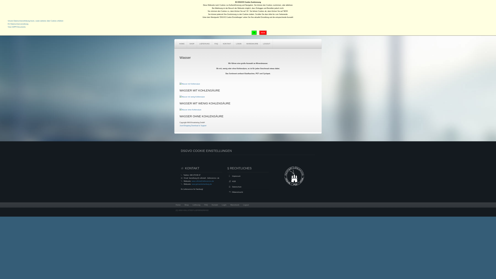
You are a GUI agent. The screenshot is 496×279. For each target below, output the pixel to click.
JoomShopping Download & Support (193, 126)
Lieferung (204, 44)
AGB (234, 181)
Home (182, 44)
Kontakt (227, 44)
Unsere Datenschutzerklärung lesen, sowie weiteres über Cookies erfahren (35, 21)
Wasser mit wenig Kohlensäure (205, 103)
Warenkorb (252, 44)
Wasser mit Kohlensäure (200, 90)
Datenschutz (237, 187)
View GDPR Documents (17, 27)
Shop (192, 44)
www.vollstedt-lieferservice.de (203, 181)
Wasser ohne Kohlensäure (201, 116)
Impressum (236, 176)
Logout (266, 44)
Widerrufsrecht (237, 192)
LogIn (239, 44)
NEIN (263, 33)
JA (254, 33)
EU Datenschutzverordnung (18, 24)
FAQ (216, 44)
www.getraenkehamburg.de (202, 184)
